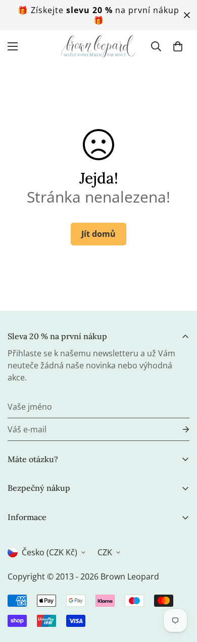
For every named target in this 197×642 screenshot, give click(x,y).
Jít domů (98, 233)
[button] (177, 46)
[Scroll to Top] (179, 589)
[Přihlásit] (177, 429)
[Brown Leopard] (98, 46)
